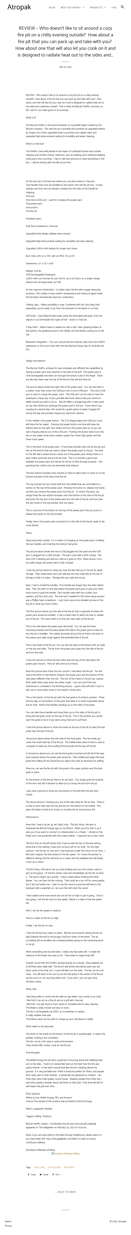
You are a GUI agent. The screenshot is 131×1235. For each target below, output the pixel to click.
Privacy (8, 1226)
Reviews (69, 1167)
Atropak (122, 1222)
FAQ (114, 8)
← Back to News (65, 1192)
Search (8, 1222)
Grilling (39, 1167)
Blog (52, 8)
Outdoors (54, 1167)
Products (96, 8)
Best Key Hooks (71, 8)
